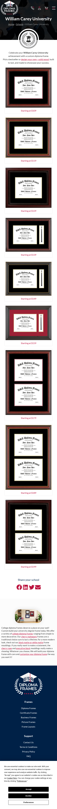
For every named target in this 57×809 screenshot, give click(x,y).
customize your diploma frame (33, 654)
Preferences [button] (22, 781)
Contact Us (28, 742)
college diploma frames (22, 633)
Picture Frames (28, 722)
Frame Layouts (28, 726)
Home (11, 24)
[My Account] (39, 8)
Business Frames (28, 717)
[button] (53, 8)
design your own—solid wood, (35, 59)
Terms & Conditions (28, 747)
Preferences (28, 802)
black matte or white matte (30, 642)
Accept (28, 789)
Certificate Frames (28, 713)
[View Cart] (46, 8)
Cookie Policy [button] (12, 778)
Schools (19, 24)
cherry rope (6, 648)
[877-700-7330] (32, 8)
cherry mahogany (29, 636)
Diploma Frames (28, 708)
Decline (28, 796)
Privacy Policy (28, 751)
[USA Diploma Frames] (28, 684)
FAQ (29, 756)
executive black (23, 648)
